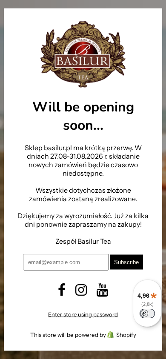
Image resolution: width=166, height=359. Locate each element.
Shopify (126, 334)
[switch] (147, 313)
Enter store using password (83, 314)
